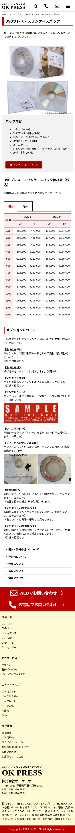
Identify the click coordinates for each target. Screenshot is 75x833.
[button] (36, 7)
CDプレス (7, 623)
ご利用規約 (8, 737)
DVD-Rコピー (9, 642)
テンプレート (9, 701)
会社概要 (6, 732)
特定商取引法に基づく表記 (16, 747)
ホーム (5, 14)
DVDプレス (17, 14)
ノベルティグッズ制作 (13, 674)
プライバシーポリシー (13, 742)
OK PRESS (13, 7)
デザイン (6, 664)
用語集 (5, 710)
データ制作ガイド (11, 696)
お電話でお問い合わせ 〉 (41, 604)
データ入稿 (8, 706)
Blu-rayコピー (9, 647)
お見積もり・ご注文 (12, 756)
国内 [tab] (10, 206)
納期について (16, 578)
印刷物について (17, 556)
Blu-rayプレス (9, 633)
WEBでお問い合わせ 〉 (41, 593)
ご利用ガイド (9, 691)
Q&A (4, 715)
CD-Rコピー (8, 638)
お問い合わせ (9, 752)
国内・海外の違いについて (23, 549)
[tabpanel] (37, 267)
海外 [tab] (25, 206)
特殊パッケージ (10, 669)
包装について (16, 563)
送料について (16, 571)
